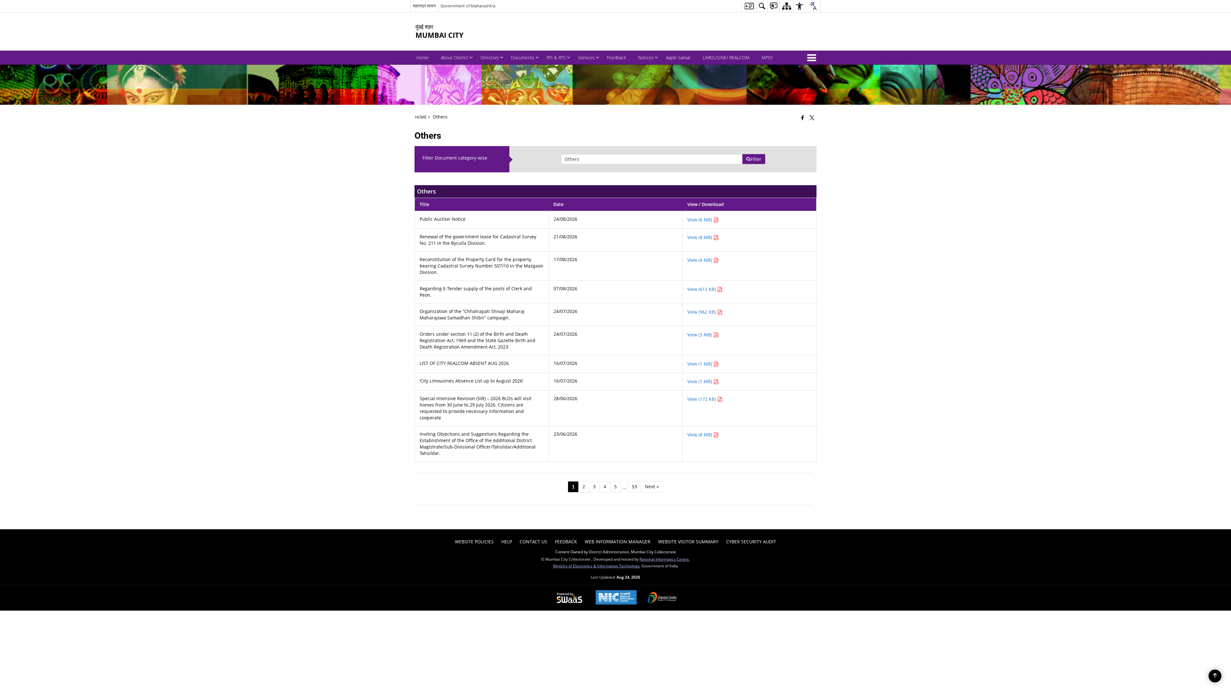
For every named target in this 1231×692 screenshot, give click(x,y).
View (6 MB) (700, 220)
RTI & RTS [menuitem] (556, 57)
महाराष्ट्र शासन (424, 6)
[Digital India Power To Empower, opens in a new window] (662, 598)
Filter (755, 159)
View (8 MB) (700, 435)
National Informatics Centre (664, 559)
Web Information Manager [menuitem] (617, 542)
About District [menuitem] (454, 57)
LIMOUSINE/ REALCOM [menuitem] (726, 57)
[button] (813, 57)
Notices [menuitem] (646, 57)
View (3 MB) (700, 335)
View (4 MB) (700, 237)
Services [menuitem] (586, 57)
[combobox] (813, 6)
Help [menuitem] (506, 542)
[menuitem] (748, 6)
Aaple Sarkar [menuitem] (678, 57)
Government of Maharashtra (467, 6)
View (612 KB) (702, 289)
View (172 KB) (702, 399)
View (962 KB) (702, 312)
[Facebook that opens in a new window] (803, 117)
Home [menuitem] (422, 57)
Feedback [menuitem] (616, 57)
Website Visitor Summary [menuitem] (688, 542)
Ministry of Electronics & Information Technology (596, 565)
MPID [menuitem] (767, 57)
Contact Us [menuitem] (533, 542)
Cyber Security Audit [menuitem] (751, 542)
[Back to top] (1215, 676)
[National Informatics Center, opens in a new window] (616, 598)
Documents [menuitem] (522, 57)
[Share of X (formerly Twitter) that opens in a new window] (812, 117)
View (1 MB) (700, 364)
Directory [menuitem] (490, 57)
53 (634, 486)
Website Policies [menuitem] (474, 542)
